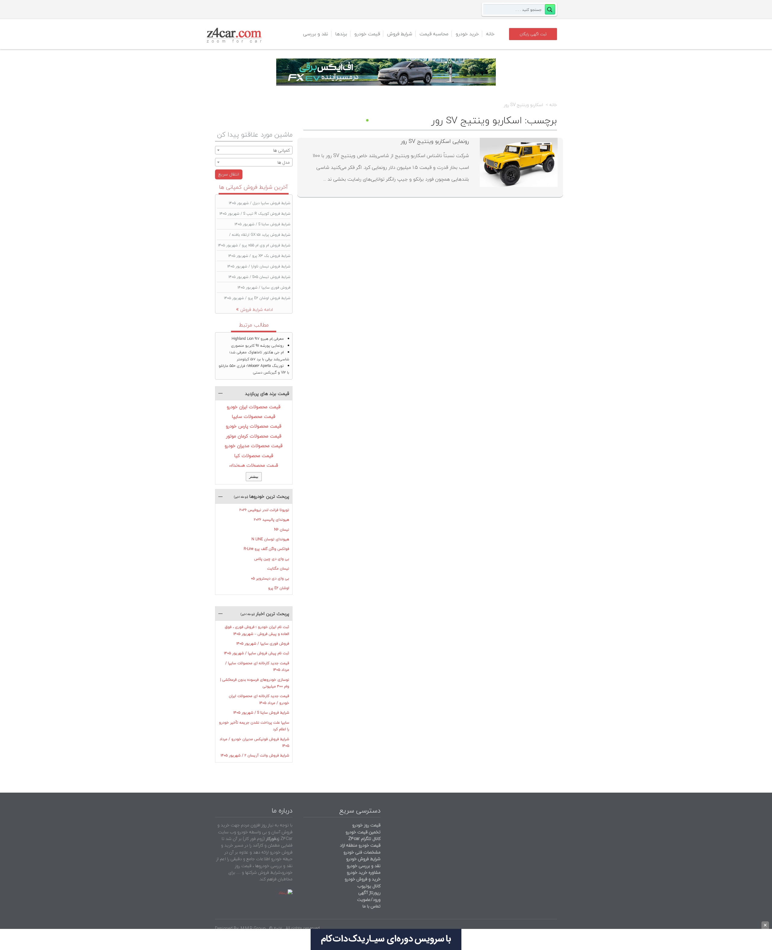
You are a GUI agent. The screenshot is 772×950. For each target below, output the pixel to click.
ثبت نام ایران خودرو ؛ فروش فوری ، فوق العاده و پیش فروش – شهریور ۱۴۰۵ (257, 630)
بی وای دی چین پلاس (271, 559)
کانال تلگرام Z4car (364, 838)
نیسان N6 (281, 529)
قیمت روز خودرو (366, 825)
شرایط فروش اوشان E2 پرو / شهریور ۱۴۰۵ (257, 298)
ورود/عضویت (369, 899)
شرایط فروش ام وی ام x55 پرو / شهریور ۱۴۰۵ (254, 245)
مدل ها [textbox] (283, 162)
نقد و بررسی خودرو (364, 866)
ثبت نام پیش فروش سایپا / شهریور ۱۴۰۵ (256, 653)
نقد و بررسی (315, 34)
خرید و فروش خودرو (362, 879)
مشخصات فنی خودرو (361, 852)
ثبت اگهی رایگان (533, 34)
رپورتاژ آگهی (369, 892)
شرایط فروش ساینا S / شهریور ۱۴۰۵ (262, 224)
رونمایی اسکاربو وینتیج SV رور (435, 141)
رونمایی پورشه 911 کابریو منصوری (257, 345)
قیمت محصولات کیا (253, 455)
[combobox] (254, 150)
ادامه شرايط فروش (256, 309)
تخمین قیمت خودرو (363, 832)
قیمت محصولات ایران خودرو (253, 407)
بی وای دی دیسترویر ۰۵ (270, 578)
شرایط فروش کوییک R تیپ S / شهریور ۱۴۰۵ (255, 213)
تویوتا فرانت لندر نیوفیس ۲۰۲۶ (264, 510)
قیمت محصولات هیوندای (253, 465)
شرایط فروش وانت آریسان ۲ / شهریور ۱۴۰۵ (255, 755)
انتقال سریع (228, 174)
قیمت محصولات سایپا (253, 416)
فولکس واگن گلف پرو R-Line (266, 549)
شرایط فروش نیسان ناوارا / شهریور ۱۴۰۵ (258, 266)
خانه (490, 34)
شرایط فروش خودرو (363, 859)
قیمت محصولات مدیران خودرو (254, 446)
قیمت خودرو (367, 34)
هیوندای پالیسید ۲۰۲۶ (271, 519)
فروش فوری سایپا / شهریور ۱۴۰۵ (264, 287)
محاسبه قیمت (433, 34)
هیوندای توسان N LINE (270, 539)
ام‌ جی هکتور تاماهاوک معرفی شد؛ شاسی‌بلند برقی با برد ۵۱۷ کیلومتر (259, 355)
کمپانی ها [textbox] (281, 150)
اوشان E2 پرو (278, 588)
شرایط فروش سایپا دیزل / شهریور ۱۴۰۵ (259, 203)
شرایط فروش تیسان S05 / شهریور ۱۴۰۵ (259, 277)
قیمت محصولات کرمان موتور (253, 436)
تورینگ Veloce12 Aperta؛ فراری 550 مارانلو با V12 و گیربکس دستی (254, 369)
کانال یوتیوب (368, 886)
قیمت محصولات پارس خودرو (253, 426)
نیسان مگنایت (278, 568)
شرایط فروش (399, 34)
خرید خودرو (467, 34)
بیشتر (253, 476)
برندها (341, 34)
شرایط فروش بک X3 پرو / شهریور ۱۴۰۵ (259, 256)
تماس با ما (371, 906)
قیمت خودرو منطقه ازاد (360, 845)
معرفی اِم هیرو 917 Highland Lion (258, 339)
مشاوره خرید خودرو (363, 872)
